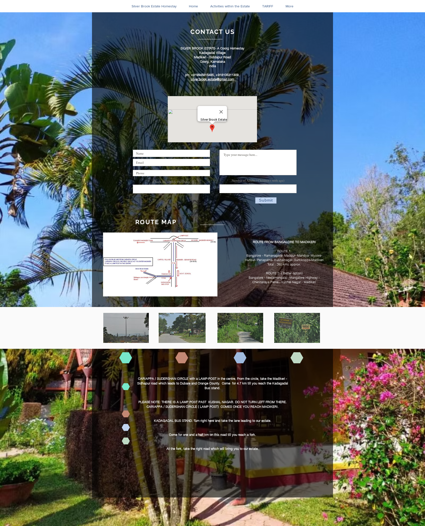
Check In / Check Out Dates (171, 181)
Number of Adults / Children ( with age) (258, 180)
